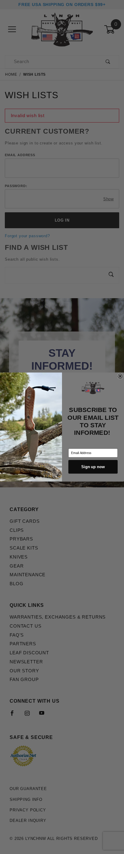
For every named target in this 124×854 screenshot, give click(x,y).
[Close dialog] (120, 376)
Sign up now (92, 467)
